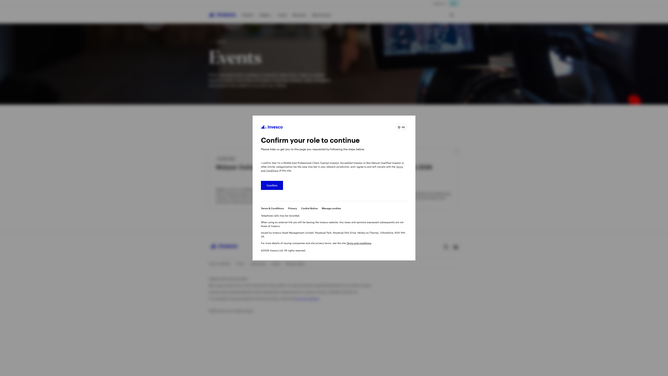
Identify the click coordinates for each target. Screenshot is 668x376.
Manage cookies (331, 208)
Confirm (272, 185)
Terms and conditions (359, 243)
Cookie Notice (309, 208)
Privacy (292, 208)
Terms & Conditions (272, 208)
